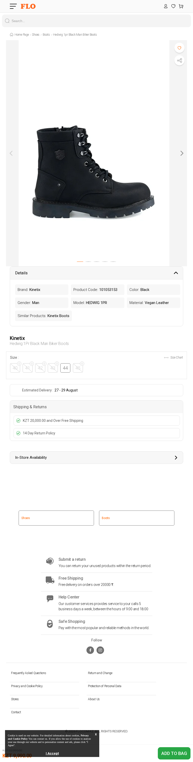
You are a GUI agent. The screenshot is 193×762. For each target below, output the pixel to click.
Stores (15, 699)
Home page (22, 34)
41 (27, 368)
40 (15, 368)
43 (52, 368)
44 (65, 368)
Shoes (35, 34)
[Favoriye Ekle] (179, 48)
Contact (16, 712)
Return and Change (100, 673)
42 (40, 368)
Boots (46, 34)
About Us (94, 699)
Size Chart (176, 357)
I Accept (52, 753)
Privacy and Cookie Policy (27, 686)
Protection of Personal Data (104, 686)
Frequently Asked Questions (28, 673)
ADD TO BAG (174, 753)
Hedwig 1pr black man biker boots (75, 34)
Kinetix (17, 338)
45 (77, 368)
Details (21, 273)
